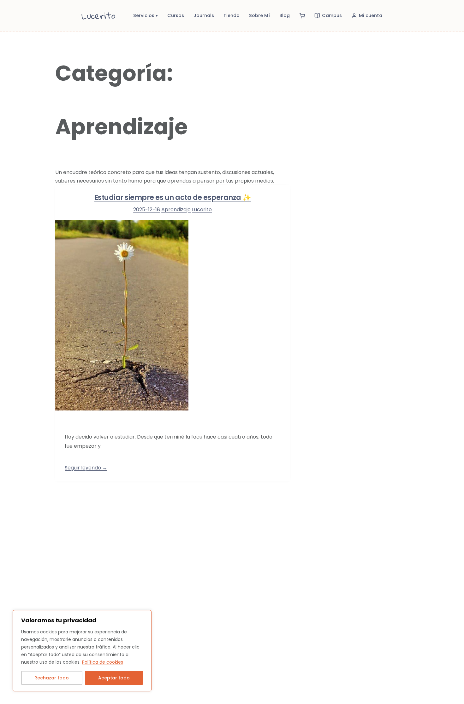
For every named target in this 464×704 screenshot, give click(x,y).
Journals (203, 15)
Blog (284, 15)
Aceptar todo (114, 678)
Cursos (175, 15)
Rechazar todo (51, 678)
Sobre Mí (259, 15)
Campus (332, 15)
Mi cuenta (370, 15)
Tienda (231, 15)
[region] (82, 650)
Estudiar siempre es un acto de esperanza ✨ (172, 197)
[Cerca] (145, 615)
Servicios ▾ (145, 15)
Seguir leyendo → (86, 467)
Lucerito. (100, 15)
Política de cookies (102, 662)
